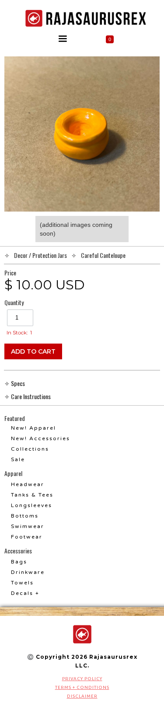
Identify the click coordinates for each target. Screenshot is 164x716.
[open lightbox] (82, 134)
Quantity (14, 302)
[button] (62, 38)
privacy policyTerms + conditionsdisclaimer (82, 687)
